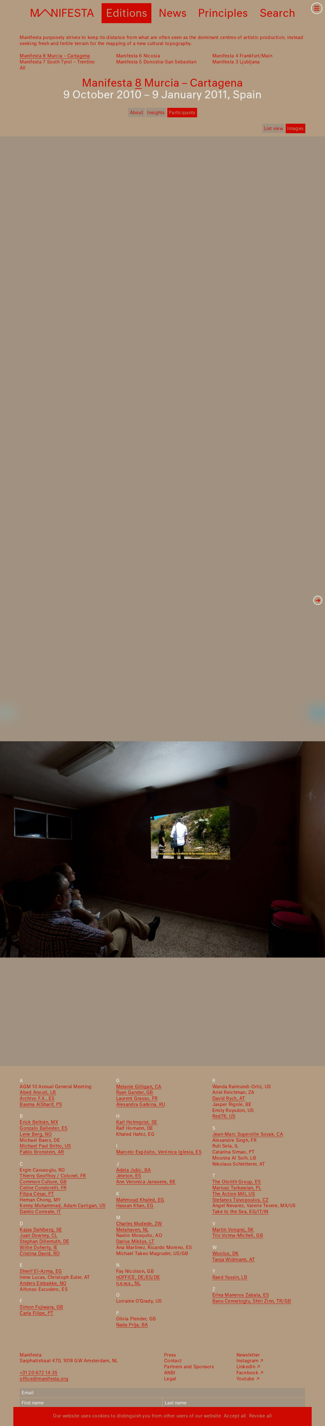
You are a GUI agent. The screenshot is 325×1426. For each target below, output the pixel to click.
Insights (155, 113)
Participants (182, 113)
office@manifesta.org (44, 1379)
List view (273, 129)
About (136, 113)
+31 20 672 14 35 (38, 1373)
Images (295, 129)
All (22, 68)
